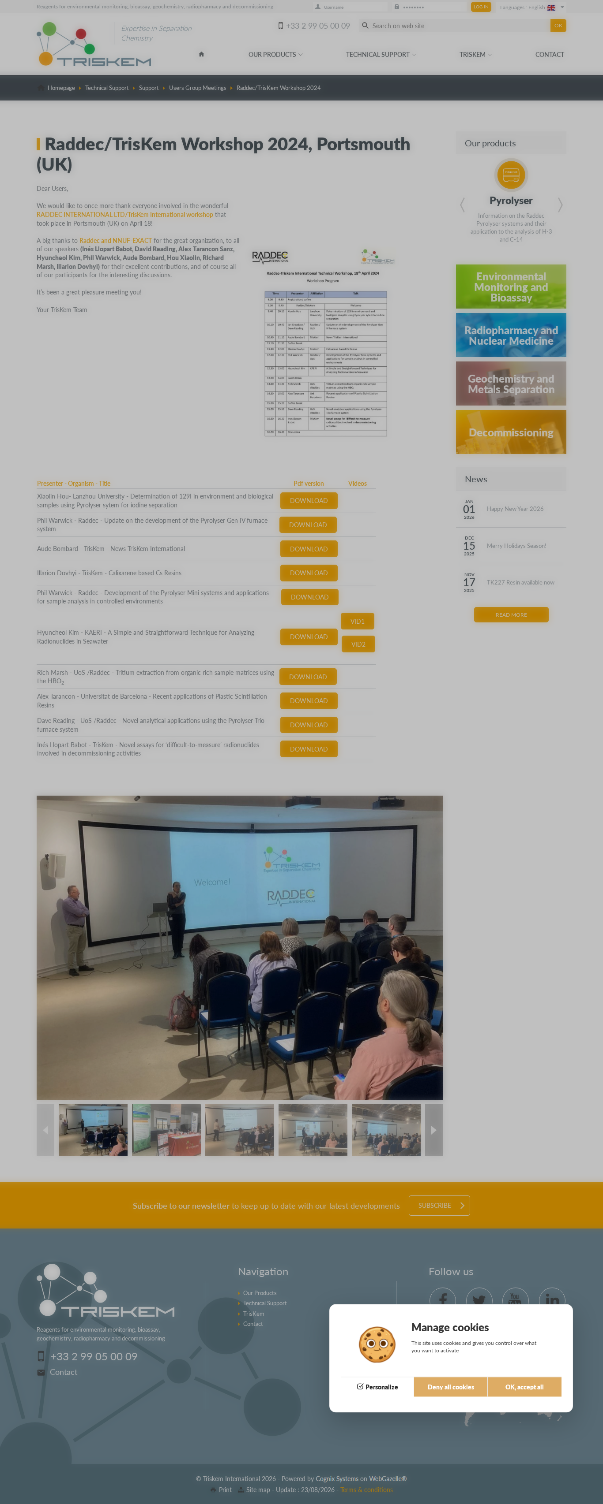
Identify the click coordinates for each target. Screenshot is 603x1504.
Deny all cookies (451, 1386)
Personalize (382, 1386)
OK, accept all (524, 1386)
